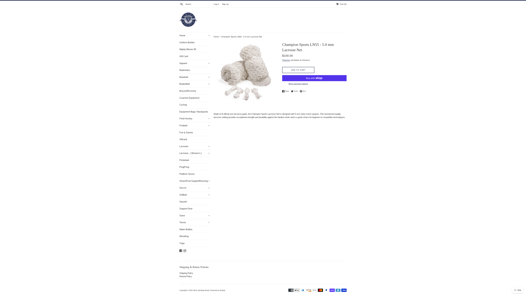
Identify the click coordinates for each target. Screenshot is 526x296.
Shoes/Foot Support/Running (194, 181)
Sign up (225, 4)
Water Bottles (185, 229)
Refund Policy (185, 276)
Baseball (194, 77)
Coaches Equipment (189, 98)
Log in (216, 4)
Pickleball (184, 160)
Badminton (184, 70)
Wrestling (184, 236)
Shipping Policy (186, 273)
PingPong (184, 167)
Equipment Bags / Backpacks (193, 112)
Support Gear (185, 208)
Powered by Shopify (217, 290)
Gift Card (183, 56)
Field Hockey (194, 118)
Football (194, 125)
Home (194, 35)
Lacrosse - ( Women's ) (194, 153)
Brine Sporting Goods (201, 290)
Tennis (194, 222)
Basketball (194, 84)
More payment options (298, 84)
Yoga (182, 243)
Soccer (194, 188)
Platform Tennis (187, 174)
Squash (183, 201)
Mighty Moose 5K (187, 49)
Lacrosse (194, 146)
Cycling (183, 105)
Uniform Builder (187, 42)
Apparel (194, 63)
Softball (194, 195)
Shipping (286, 60)
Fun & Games (186, 132)
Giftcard (183, 139)
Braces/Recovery (187, 91)
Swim (194, 215)
